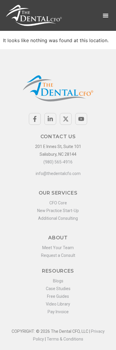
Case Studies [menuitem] (58, 288)
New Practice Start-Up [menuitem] (58, 210)
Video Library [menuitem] (58, 304)
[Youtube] (81, 119)
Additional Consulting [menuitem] (58, 218)
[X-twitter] (66, 119)
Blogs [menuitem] (58, 281)
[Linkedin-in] (50, 119)
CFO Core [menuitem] (58, 203)
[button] (105, 15)
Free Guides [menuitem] (58, 296)
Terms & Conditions (65, 339)
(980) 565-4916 (58, 162)
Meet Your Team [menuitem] (58, 247)
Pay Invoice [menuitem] (58, 311)
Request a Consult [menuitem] (58, 255)
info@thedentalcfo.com (58, 173)
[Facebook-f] (35, 119)
